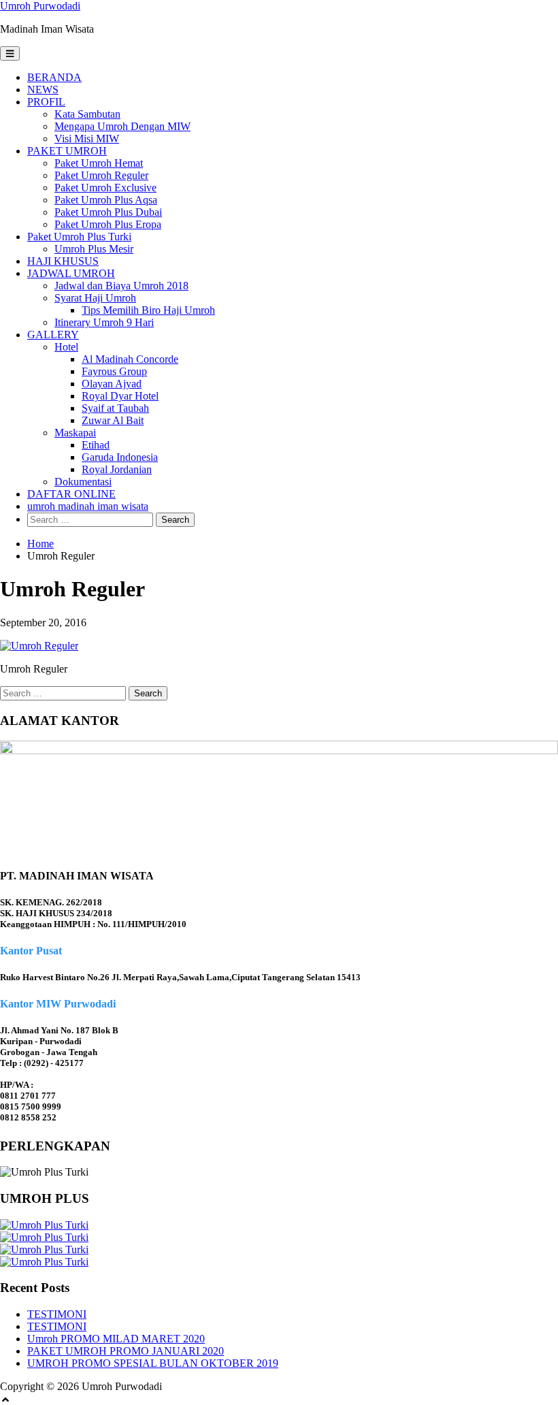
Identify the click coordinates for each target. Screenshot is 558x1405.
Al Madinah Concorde (130, 359)
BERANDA (54, 77)
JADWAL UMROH (71, 273)
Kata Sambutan (87, 114)
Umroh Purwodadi (40, 6)
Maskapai (75, 432)
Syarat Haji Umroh (95, 298)
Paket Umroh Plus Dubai (108, 212)
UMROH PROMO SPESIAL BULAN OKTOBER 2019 (152, 1363)
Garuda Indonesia (120, 457)
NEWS (43, 89)
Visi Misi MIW (86, 138)
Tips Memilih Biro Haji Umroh (148, 310)
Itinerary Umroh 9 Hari (104, 322)
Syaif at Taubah (115, 408)
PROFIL (46, 102)
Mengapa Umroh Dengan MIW (122, 126)
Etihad (96, 445)
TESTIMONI (56, 1314)
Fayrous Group (114, 371)
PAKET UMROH (67, 151)
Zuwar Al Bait (113, 420)
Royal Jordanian (117, 469)
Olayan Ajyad (112, 383)
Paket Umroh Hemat (98, 163)
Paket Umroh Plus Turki (79, 236)
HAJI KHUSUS (63, 261)
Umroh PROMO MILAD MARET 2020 (116, 1338)
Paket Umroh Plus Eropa (107, 224)
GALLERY (53, 334)
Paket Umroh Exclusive (105, 187)
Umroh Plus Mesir (93, 249)
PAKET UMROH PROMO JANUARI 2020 (125, 1351)
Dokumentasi (83, 481)
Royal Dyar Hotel (120, 396)
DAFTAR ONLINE (71, 494)
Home (40, 543)
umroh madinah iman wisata (87, 506)
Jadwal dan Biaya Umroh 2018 (121, 285)
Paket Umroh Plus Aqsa (105, 200)
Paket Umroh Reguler (101, 175)
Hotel (66, 347)
